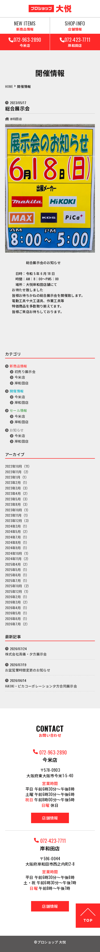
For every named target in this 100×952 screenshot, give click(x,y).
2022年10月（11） (18, 466)
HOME (9, 86)
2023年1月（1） (17, 477)
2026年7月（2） (17, 623)
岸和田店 (16, 119)
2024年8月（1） (17, 542)
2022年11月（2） (18, 471)
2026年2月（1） (17, 596)
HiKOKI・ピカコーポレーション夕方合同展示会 (41, 685)
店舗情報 (50, 818)
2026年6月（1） (17, 618)
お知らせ (17, 429)
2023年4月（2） (17, 493)
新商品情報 (18, 365)
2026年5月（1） (17, 612)
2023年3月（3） (17, 487)
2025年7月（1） (17, 580)
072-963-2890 (27, 42)
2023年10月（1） (18, 509)
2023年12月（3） (18, 520)
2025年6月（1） (17, 574)
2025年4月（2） (17, 564)
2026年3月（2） (17, 601)
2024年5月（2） (17, 531)
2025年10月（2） (18, 585)
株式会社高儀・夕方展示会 (26, 653)
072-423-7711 (77, 42)
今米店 (20, 377)
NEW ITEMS (24, 26)
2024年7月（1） (17, 536)
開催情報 (17, 390)
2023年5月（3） (17, 498)
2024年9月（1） (17, 547)
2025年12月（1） (18, 591)
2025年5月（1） (17, 569)
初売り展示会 (25, 371)
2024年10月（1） (18, 553)
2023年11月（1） (17, 515)
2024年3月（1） (17, 526)
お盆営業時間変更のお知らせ (27, 669)
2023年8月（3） (17, 504)
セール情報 (18, 410)
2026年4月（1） (17, 607)
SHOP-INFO (75, 26)
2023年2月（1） (17, 482)
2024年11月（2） (18, 558)
